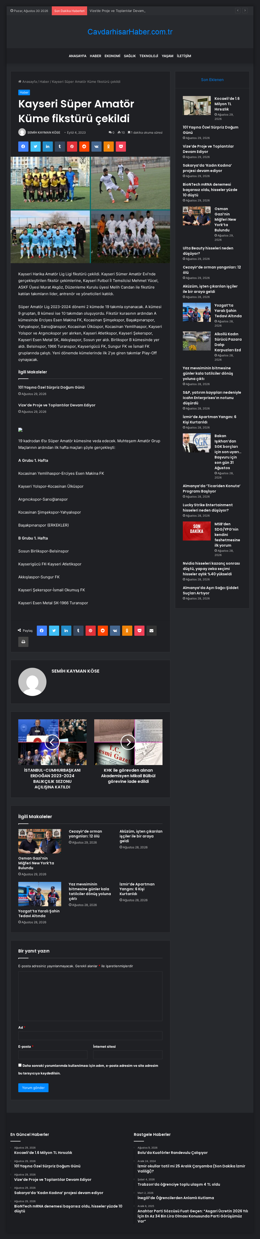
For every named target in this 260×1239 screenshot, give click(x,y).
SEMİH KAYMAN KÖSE (43, 132)
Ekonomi (112, 56)
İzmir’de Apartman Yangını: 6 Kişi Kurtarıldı (137, 889)
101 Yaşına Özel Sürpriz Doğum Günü (51, 387)
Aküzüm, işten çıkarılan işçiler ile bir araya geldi (141, 836)
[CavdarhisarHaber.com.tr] (130, 32)
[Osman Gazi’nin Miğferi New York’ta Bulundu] (39, 841)
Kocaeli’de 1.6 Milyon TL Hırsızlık (227, 104)
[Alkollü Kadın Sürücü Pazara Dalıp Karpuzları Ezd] (197, 341)
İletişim (184, 56)
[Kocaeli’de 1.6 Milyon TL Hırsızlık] (197, 105)
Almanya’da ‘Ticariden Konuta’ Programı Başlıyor (211, 488)
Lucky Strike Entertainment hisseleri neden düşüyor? (208, 507)
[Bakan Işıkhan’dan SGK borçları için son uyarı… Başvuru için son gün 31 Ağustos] (197, 442)
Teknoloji (148, 56)
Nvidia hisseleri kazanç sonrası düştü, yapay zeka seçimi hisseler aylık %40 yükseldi (211, 569)
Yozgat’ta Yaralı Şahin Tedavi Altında (39, 913)
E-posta (26, 1046)
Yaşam (167, 56)
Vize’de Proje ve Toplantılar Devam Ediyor (122, 11)
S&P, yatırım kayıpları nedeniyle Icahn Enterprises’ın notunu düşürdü (212, 398)
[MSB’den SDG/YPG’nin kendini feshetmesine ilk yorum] (197, 531)
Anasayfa (77, 56)
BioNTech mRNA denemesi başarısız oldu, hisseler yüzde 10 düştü (210, 190)
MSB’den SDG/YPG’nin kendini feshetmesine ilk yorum (227, 534)
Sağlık (130, 56)
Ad (21, 1027)
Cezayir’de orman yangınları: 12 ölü (85, 834)
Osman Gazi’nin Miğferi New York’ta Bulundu (36, 863)
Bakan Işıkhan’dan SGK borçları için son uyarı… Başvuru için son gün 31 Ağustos (228, 451)
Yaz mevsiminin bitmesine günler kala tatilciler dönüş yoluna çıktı (90, 891)
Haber (95, 56)
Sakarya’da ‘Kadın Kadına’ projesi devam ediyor (207, 168)
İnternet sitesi (104, 1046)
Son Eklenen (212, 79)
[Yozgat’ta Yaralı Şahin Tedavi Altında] (39, 894)
